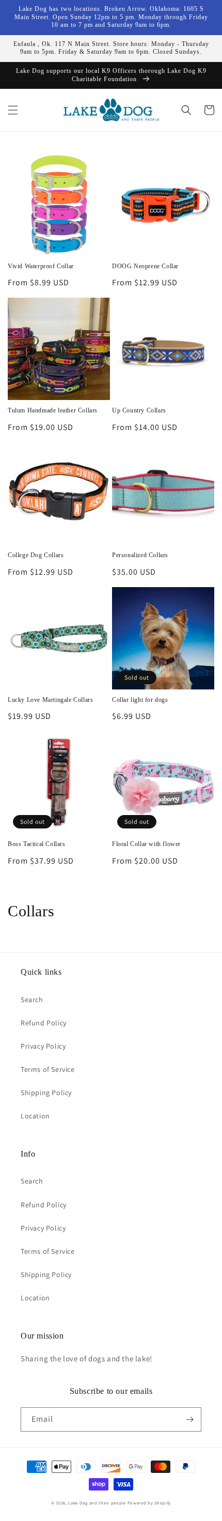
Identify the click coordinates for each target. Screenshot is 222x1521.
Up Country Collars (139, 410)
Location (35, 1115)
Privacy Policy (43, 1046)
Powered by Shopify (149, 1502)
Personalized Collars (140, 555)
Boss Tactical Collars (37, 844)
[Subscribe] (189, 1419)
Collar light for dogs (140, 699)
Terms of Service (48, 1069)
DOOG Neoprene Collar (145, 266)
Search (32, 999)
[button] (13, 110)
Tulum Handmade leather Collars (53, 410)
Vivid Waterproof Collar (41, 266)
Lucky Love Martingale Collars (50, 699)
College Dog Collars (36, 555)
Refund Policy (44, 1022)
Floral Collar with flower (146, 844)
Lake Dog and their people (97, 1502)
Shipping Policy (46, 1092)
